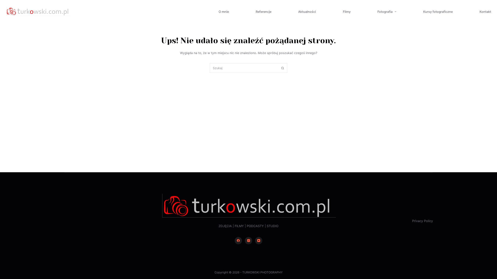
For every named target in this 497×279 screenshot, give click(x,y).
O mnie (224, 12)
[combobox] (244, 68)
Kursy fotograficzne (438, 12)
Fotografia (385, 12)
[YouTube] (258, 240)
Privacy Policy (422, 221)
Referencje (263, 12)
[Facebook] (238, 240)
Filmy (347, 12)
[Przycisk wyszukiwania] (282, 68)
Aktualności (307, 12)
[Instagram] (248, 240)
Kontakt (485, 12)
